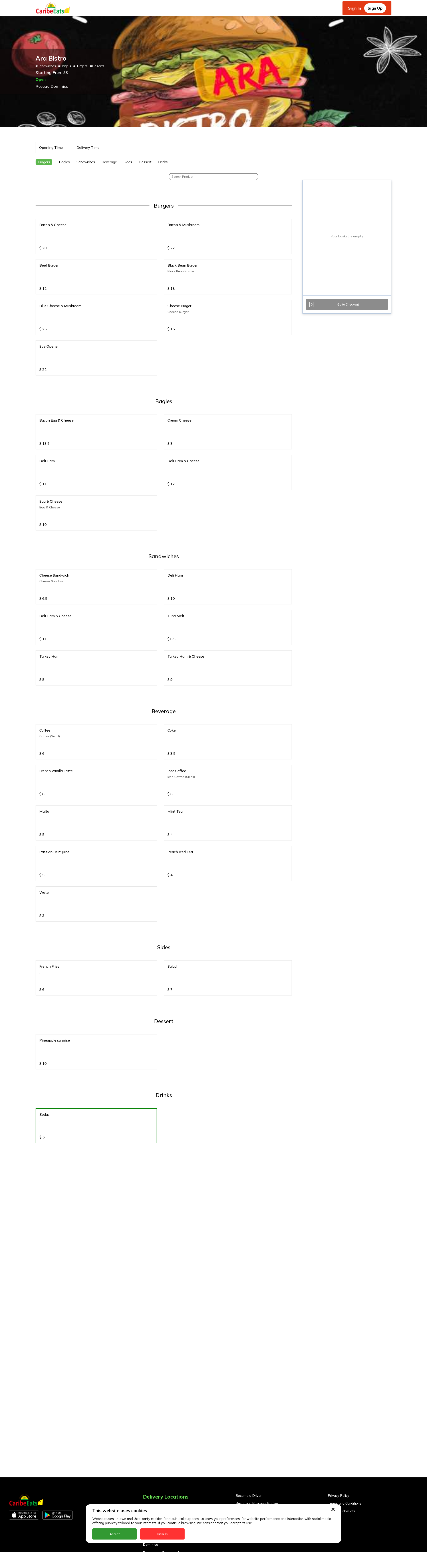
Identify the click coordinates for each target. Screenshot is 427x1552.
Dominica (150, 1544)
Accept (115, 1534)
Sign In (354, 8)
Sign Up (375, 8)
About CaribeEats (341, 1511)
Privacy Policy (338, 1495)
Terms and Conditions (344, 1503)
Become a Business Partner (257, 1503)
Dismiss (162, 1534)
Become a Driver (249, 1495)
